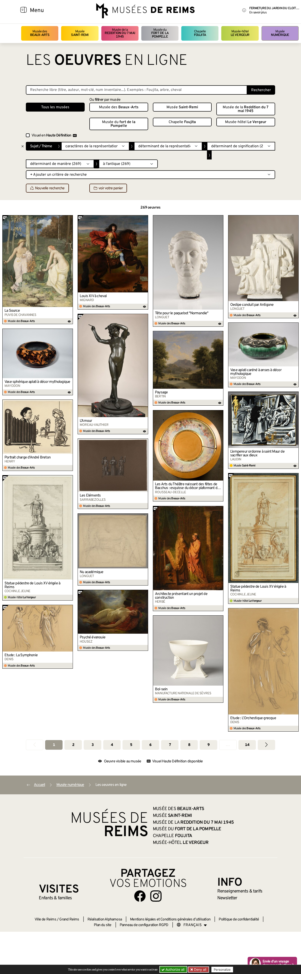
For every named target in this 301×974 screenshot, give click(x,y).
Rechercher (261, 90)
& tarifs (239, 891)
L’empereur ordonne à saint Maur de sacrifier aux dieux (257, 453)
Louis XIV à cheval (93, 296)
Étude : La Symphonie (21, 655)
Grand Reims (69, 919)
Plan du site (102, 925)
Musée (79, 33)
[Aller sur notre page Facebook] (140, 896)
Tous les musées (55, 107)
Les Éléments (90, 495)
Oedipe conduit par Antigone (251, 305)
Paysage (161, 392)
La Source (12, 311)
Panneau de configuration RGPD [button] (144, 925)
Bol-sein (161, 689)
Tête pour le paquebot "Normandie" (181, 313)
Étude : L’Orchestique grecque (253, 718)
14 (247, 745)
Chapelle (200, 33)
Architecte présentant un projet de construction (181, 596)
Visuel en (51, 135)
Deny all (199, 969)
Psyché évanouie (92, 637)
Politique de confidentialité (239, 919)
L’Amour (86, 421)
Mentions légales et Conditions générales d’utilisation (170, 919)
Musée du (160, 33)
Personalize (222, 969)
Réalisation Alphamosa (104, 919)
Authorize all (174, 969)
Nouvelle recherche (50, 188)
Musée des (40, 33)
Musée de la (120, 33)
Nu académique (91, 572)
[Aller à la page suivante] (266, 745)
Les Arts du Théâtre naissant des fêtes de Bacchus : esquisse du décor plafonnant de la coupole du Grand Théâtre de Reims (187, 486)
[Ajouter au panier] (69, 218)
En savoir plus (257, 13)
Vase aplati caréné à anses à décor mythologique (255, 372)
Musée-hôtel (240, 33)
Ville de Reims (45, 919)
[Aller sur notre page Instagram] (156, 896)
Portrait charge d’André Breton (27, 457)
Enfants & (55, 898)
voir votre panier (111, 188)
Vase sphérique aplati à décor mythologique (37, 382)
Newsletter (227, 898)
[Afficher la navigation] (23, 10)
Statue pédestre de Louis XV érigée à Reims (258, 588)
